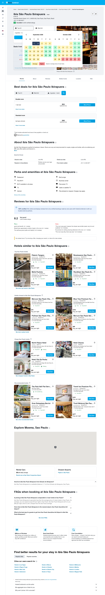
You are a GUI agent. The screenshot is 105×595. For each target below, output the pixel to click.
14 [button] (30, 51)
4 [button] (55, 47)
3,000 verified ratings (29, 23)
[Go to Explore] (3, 21)
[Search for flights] (3, 7)
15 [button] (34, 51)
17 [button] (42, 51)
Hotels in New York (20, 569)
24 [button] (42, 55)
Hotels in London (74, 569)
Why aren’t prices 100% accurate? (25, 590)
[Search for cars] (3, 14)
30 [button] (38, 59)
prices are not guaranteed (50, 579)
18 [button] (46, 51)
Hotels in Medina (74, 567)
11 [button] (46, 47)
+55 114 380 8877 (19, 20)
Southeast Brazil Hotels (35, 9)
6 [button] (26, 47)
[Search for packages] (3, 18)
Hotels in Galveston (20, 572)
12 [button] (50, 47)
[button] (3, 2)
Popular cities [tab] (19, 556)
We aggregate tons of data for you (25, 587)
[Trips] (3, 26)
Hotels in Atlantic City (48, 569)
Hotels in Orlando (47, 567)
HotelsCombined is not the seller (24, 584)
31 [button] (79, 59)
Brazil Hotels (21, 9)
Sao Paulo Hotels (50, 9)
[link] (25, 288)
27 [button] (26, 59)
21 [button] (30, 55)
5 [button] (49, 43)
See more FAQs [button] (43, 518)
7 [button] (30, 47)
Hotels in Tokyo (46, 572)
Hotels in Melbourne (75, 565)
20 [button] (26, 55)
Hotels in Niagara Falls (75, 572)
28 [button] (30, 59)
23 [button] (38, 55)
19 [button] (50, 51)
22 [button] (34, 55)
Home (15, 9)
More (15, 150)
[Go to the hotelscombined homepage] (12, 2)
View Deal (50, 267)
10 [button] (42, 47)
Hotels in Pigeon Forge (21, 567)
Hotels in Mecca (46, 565)
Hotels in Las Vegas (20, 565)
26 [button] (50, 55)
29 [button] (34, 59)
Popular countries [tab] (32, 556)
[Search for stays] (3, 11)
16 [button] (38, 51)
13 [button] (26, 51)
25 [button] (46, 55)
